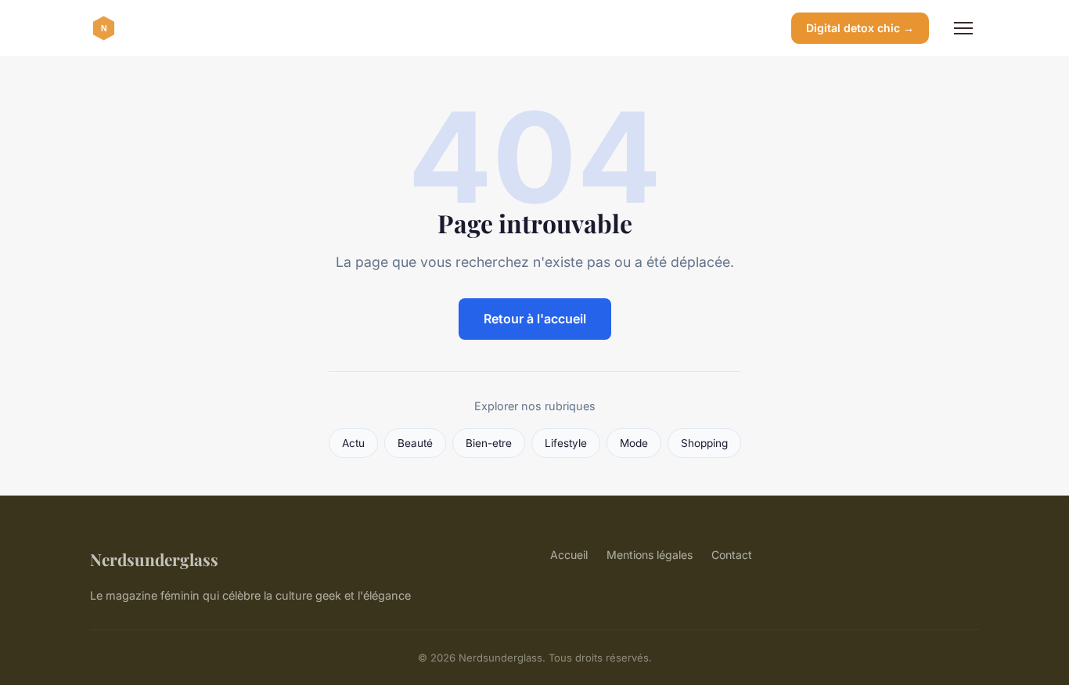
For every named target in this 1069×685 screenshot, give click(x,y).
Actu (353, 443)
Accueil (569, 554)
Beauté (415, 443)
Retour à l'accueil (535, 318)
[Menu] (963, 28)
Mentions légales (649, 554)
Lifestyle (566, 443)
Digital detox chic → (860, 27)
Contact (731, 554)
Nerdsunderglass (154, 559)
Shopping (704, 443)
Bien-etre (489, 443)
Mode (634, 443)
